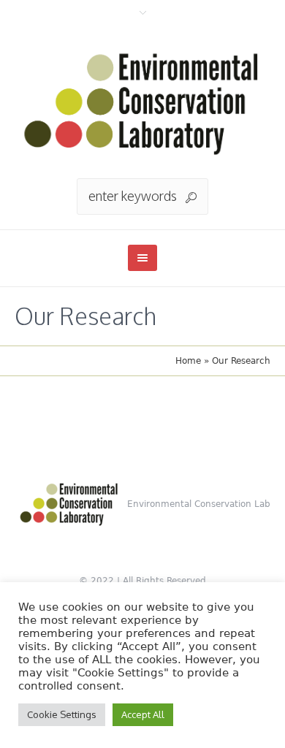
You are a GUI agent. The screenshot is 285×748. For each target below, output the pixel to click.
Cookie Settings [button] (61, 714)
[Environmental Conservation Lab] (142, 102)
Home (188, 361)
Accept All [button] (142, 714)
